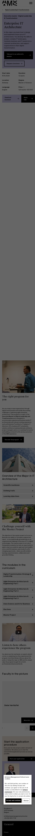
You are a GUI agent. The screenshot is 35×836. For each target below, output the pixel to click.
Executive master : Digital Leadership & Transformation (18, 17)
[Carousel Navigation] (18, 728)
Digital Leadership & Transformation (17, 10)
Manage (26, 800)
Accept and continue (13, 800)
